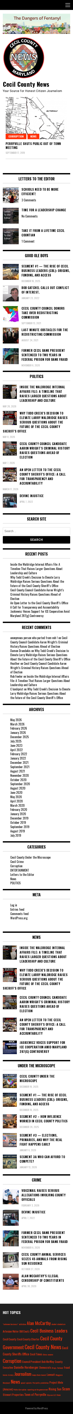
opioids (29, 1382)
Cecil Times (36, 1354)
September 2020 (20, 784)
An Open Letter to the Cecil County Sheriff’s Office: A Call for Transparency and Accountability (39, 605)
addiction (22, 1324)
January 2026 (18, 732)
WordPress (42, 1408)
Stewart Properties (13, 1395)
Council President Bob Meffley (38, 1362)
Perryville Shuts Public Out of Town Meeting (33, 145)
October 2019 (18, 822)
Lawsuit (51, 1375)
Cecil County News (26, 84)
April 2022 (16, 750)
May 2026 (16, 720)
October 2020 (18, 780)
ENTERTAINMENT (19, 870)
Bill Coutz (24, 1331)
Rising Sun (55, 1389)
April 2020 (16, 801)
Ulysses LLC (51, 1394)
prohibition (44, 1382)
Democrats (45, 1367)
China (45, 1354)
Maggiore (59, 1374)
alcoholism (61, 1324)
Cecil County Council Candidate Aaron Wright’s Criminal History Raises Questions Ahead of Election (37, 594)
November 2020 (19, 775)
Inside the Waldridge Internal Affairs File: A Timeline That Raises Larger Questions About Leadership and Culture (36, 568)
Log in (13, 905)
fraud (67, 1367)
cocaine (50, 1354)
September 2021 (19, 767)
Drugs (54, 1367)
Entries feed (17, 909)
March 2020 (17, 805)
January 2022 (18, 758)
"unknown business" (10, 1324)
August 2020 (17, 788)
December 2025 (19, 737)
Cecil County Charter (28, 1339)
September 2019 (19, 827)
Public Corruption (19, 1389)
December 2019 (19, 818)
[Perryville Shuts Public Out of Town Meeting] (36, 118)
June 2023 (16, 745)
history (10, 1374)
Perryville (36, 1382)
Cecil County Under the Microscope (30, 857)
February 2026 (18, 728)
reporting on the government (37, 1389)
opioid (23, 1382)
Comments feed (19, 913)
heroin (5, 1374)
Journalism (22, 1373)
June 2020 (16, 792)
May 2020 (16, 797)
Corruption (16, 136)
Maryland (6, 1382)
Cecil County (9, 1339)
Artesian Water (11, 1331)
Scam (66, 1389)
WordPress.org (19, 918)
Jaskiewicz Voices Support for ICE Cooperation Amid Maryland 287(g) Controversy (40, 613)
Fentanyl (60, 1367)
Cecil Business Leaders (48, 1330)
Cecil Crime (17, 861)
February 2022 (18, 754)
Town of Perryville (35, 1394)
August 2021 (17, 771)
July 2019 (15, 835)
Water (59, 1394)
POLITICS (15, 883)
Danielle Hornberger (26, 1367)
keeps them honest (39, 1374)
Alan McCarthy (39, 1323)
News (33, 136)
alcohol (54, 1324)
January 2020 (18, 814)
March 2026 (17, 724)
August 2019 (17, 831)
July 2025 (16, 741)
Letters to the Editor (22, 874)
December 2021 (19, 762)
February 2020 (18, 809)
